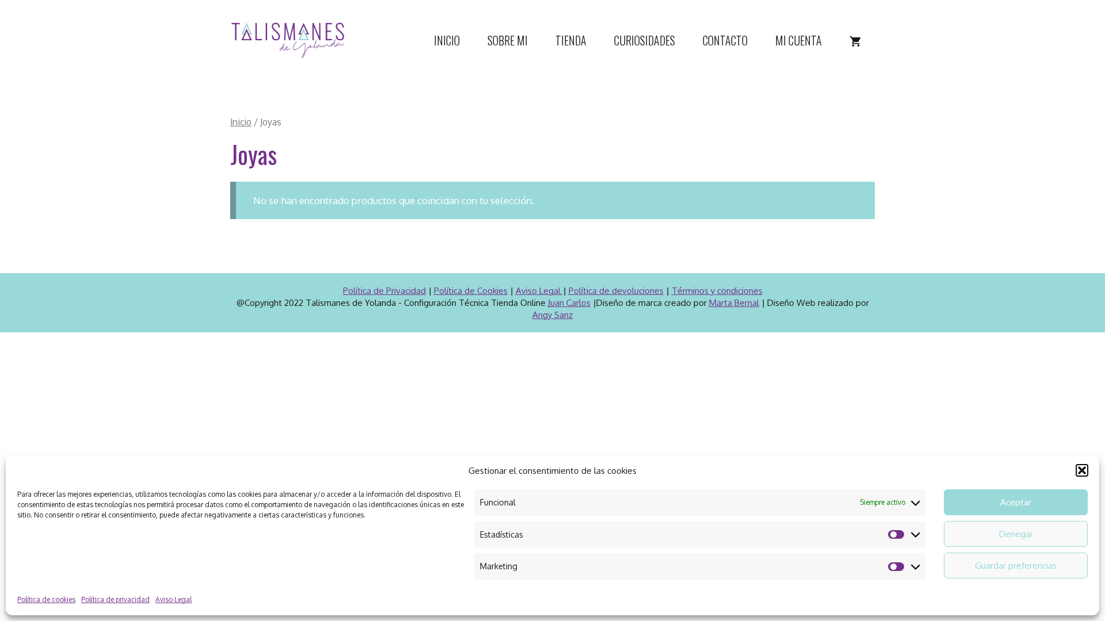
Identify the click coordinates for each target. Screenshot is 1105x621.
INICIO (447, 40)
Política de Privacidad (384, 290)
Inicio (241, 122)
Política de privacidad (115, 599)
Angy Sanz (552, 314)
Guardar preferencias (1016, 565)
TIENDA (570, 40)
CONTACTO (725, 40)
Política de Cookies (471, 290)
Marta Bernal (734, 302)
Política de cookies (46, 599)
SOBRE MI (507, 40)
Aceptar (1015, 502)
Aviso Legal (173, 599)
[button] (1082, 470)
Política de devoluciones (616, 290)
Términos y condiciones (717, 290)
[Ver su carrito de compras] (855, 40)
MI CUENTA (798, 40)
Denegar (1016, 533)
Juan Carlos (569, 302)
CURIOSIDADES (644, 40)
